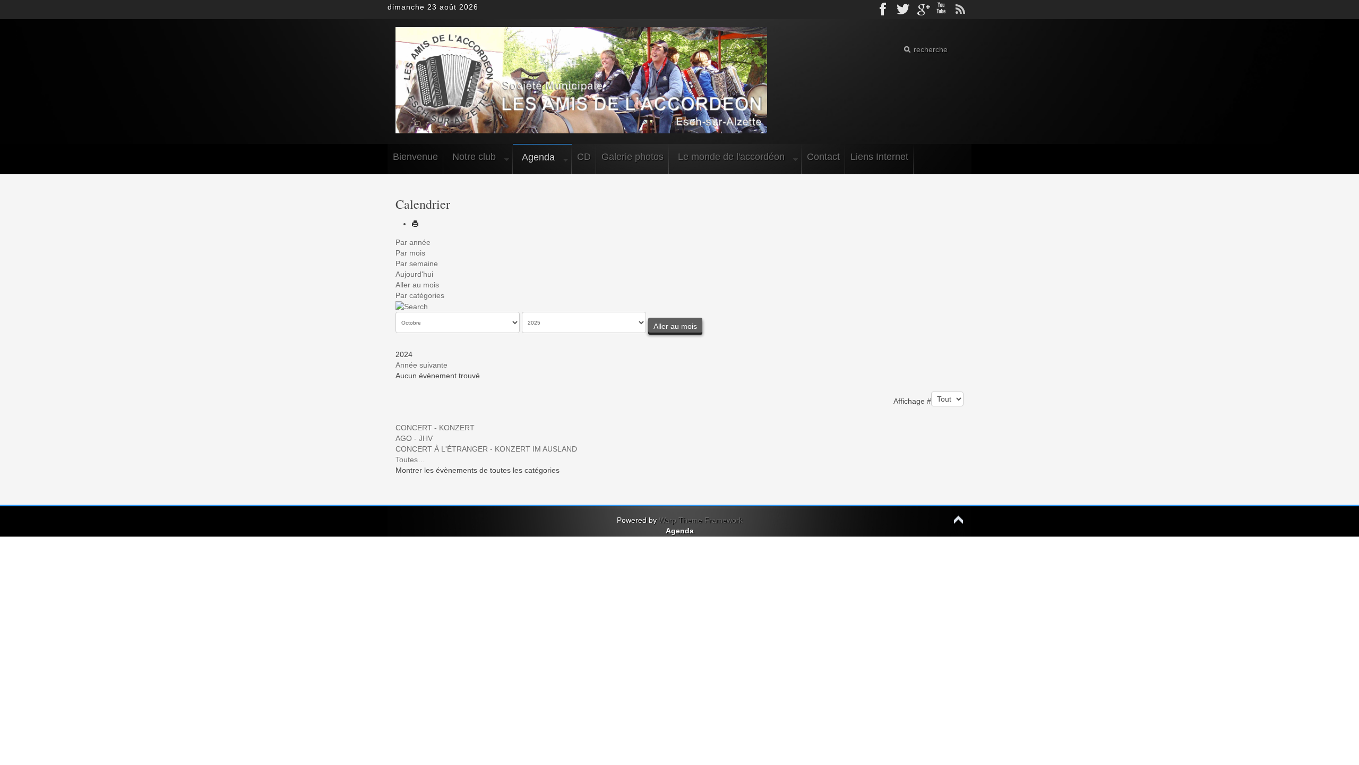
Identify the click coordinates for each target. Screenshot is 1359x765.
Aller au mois (417, 284)
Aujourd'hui (414, 274)
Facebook (884, 10)
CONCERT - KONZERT (435, 427)
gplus (922, 10)
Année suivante (421, 365)
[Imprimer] (415, 223)
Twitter (903, 10)
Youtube (941, 10)
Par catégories (419, 295)
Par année (413, 242)
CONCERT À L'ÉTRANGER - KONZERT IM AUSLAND (486, 449)
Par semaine (416, 263)
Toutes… (410, 459)
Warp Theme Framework (701, 520)
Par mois (410, 253)
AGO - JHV (414, 438)
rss (960, 10)
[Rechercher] (411, 306)
